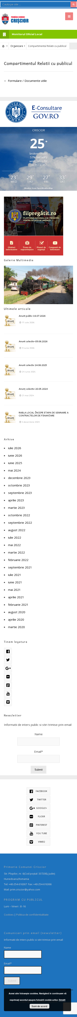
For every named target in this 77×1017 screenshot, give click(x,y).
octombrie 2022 (19, 515)
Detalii (62, 999)
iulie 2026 (14, 448)
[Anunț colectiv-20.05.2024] (10, 393)
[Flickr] (8, 677)
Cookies (9, 914)
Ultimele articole (17, 309)
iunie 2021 (15, 582)
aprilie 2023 (16, 500)
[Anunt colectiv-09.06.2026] (10, 346)
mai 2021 (14, 590)
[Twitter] (8, 660)
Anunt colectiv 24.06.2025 (33, 365)
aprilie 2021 (16, 597)
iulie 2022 (14, 537)
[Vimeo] (8, 702)
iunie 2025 (15, 463)
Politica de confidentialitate (32, 914)
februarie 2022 (18, 560)
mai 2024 (14, 470)
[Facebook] (8, 652)
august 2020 (16, 612)
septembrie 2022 (20, 522)
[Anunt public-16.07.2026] (10, 320)
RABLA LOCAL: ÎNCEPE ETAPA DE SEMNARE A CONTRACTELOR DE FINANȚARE (44, 413)
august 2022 (16, 530)
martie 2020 (16, 627)
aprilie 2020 (16, 619)
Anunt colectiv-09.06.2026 (33, 341)
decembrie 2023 (19, 478)
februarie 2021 (18, 605)
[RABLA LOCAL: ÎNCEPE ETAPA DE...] (10, 417)
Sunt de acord (39, 1006)
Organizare (16, 46)
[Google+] (8, 668)
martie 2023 (16, 508)
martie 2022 (16, 552)
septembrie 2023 (20, 493)
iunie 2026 (15, 455)
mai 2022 (14, 545)
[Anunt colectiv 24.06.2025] (10, 369)
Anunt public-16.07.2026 (32, 316)
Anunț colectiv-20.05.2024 (33, 389)
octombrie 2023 (19, 485)
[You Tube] (8, 694)
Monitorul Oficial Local (27, 34)
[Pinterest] (8, 685)
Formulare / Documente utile (27, 81)
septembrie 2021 (20, 567)
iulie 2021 (14, 575)
